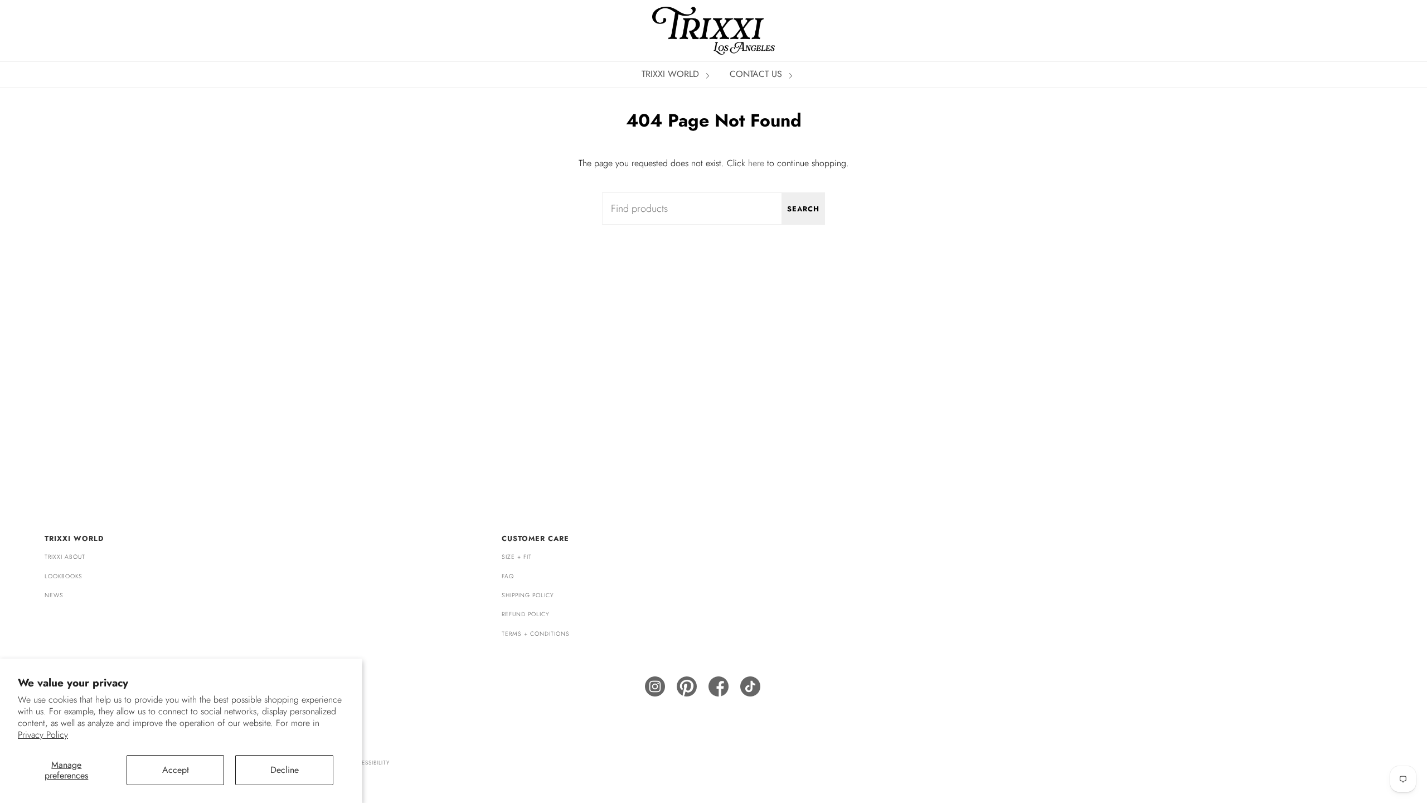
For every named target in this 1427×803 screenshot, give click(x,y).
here (756, 163)
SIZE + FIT (517, 557)
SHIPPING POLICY (528, 595)
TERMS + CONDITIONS (536, 634)
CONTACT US (757, 73)
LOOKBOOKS (63, 576)
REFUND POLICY (526, 614)
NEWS (54, 595)
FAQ (508, 576)
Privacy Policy (43, 734)
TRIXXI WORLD (672, 73)
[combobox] (713, 208)
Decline (284, 769)
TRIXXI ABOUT (65, 557)
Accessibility (369, 762)
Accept (175, 769)
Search (803, 209)
